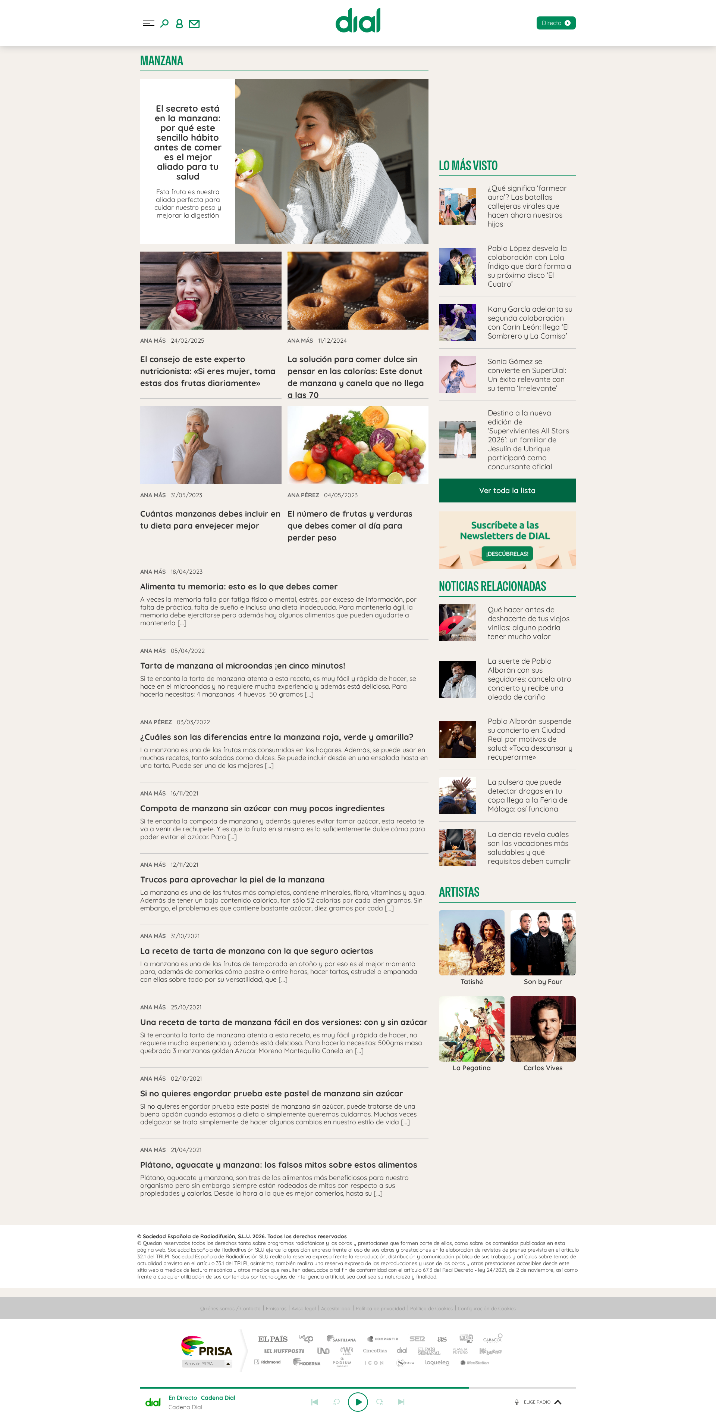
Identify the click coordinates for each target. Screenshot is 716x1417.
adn (463, 1339)
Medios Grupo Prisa (206, 1363)
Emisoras (276, 1308)
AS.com (438, 1339)
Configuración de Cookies (487, 1308)
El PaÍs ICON (374, 1362)
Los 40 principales (309, 1339)
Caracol (491, 1339)
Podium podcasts (342, 1362)
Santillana (343, 1339)
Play (358, 1402)
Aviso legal (304, 1308)
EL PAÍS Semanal (430, 1350)
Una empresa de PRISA (206, 1345)
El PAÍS (272, 1339)
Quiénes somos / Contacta (230, 1308)
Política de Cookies (431, 1308)
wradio (345, 1350)
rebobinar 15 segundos (336, 1402)
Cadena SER (415, 1339)
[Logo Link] (358, 20)
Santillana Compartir (383, 1339)
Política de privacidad (380, 1308)
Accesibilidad (336, 1308)
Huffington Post (282, 1350)
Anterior (315, 1402)
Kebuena (484, 1350)
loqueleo (438, 1362)
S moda (405, 1362)
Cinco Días (374, 1350)
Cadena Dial (402, 1350)
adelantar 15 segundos (380, 1402)
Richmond (268, 1362)
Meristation (473, 1362)
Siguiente (401, 1402)
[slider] (358, 1388)
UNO (324, 1350)
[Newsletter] (194, 23)
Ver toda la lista (507, 490)
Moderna (304, 1362)
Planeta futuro (457, 1350)
